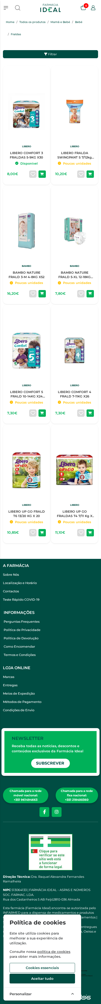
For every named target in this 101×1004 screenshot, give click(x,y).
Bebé (78, 22)
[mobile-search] (18, 8)
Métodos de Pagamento (22, 702)
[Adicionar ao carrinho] (42, 174)
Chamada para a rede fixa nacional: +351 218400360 (77, 795)
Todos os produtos (32, 22)
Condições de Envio (18, 710)
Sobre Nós (11, 574)
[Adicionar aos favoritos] (33, 174)
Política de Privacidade (22, 630)
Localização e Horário (20, 583)
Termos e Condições (20, 655)
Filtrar (52, 54)
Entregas (10, 685)
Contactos (11, 591)
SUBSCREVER (50, 763)
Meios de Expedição (19, 693)
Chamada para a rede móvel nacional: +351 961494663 (26, 795)
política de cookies (53, 951)
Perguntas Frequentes (21, 621)
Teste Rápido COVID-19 (21, 599)
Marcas (8, 677)
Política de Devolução (21, 638)
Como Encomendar (19, 646)
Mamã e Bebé (60, 22)
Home (10, 22)
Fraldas (16, 34)
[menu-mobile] (6, 8)
